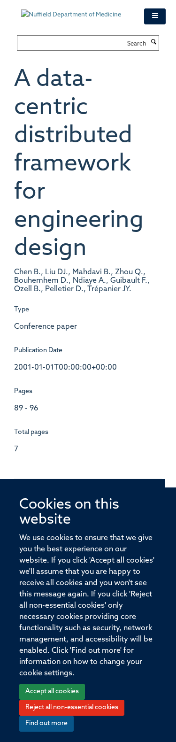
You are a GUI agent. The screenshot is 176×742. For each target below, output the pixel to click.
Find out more (46, 723)
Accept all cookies (52, 691)
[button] (155, 16)
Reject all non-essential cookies (71, 707)
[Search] (154, 43)
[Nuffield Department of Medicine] (75, 10)
